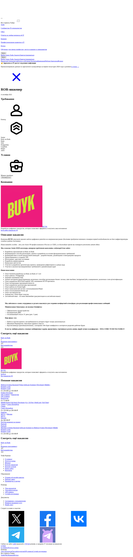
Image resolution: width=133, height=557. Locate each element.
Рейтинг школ (10, 479)
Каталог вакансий (11, 465)
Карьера (11, 555)
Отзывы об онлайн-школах (14, 477)
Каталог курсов (10, 467)
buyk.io (3, 230)
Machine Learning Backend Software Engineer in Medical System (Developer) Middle (29, 428)
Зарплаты (54, 61)
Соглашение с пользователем (15, 501)
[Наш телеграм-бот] (47, 542)
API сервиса (9, 492)
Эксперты (34, 61)
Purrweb (3, 424)
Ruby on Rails (5, 338)
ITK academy (5, 395)
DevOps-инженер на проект (10, 422)
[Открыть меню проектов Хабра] (1, 18)
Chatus (3, 404)
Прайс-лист (9, 505)
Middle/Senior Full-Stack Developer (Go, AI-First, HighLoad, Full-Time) (25, 402)
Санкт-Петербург (13, 404)
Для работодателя (11, 490)
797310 (27, 544)
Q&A (6, 555)
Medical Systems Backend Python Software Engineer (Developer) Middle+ (25, 385)
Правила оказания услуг (13, 503)
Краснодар (15, 395)
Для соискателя (10, 488)
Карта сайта (9, 468)
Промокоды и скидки (12, 481)
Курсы (16, 555)
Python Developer (7, 393)
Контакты (8, 470)
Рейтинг (48, 61)
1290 (14, 544)
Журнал (60, 61)
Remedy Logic (6, 387)
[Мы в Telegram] (16, 542)
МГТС (3, 414)
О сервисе (8, 459)
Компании (41, 61)
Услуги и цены (10, 461)
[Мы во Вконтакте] (78, 526)
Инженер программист (9, 341)
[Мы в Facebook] (47, 526)
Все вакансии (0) (12, 230)
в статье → (75, 67)
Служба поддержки (12, 494)
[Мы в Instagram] (110, 526)
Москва (9, 414)
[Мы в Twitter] (16, 526)
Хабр (2, 555)
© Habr (3, 546)
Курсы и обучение (24, 61)
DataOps (4, 412)
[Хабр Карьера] (9, 21)
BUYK (44, 226)
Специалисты (13, 61)
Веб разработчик (7, 345)
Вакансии (4, 61)
